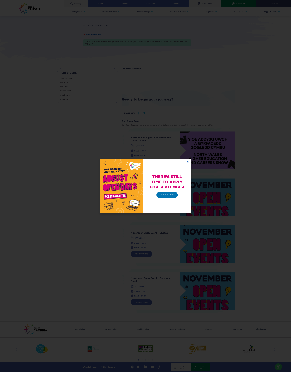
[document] (145, 186)
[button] (188, 162)
